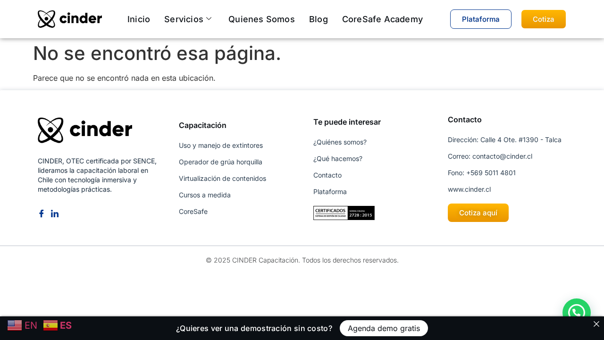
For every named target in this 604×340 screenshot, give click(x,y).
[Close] (596, 324)
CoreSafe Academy (382, 19)
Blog (318, 19)
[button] (576, 312)
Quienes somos (261, 19)
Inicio (138, 19)
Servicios (183, 19)
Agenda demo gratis (384, 328)
